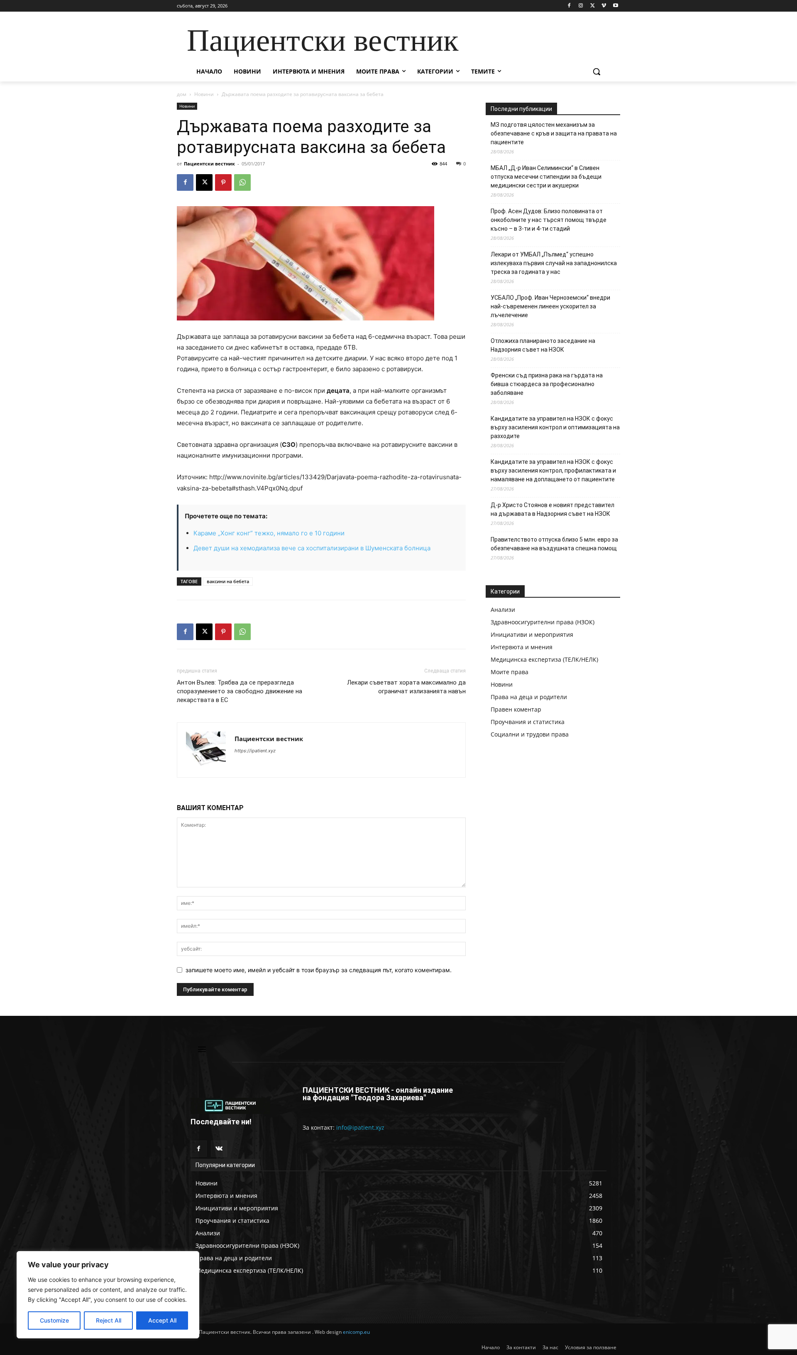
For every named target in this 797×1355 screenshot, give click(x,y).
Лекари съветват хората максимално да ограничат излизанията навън (406, 687)
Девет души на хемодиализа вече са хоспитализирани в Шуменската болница (311, 548)
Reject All (108, 1320)
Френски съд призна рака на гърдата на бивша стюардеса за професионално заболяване (547, 384)
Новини (204, 94)
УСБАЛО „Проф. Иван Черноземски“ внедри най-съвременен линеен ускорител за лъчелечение (550, 306)
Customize (54, 1320)
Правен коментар (516, 709)
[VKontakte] (219, 1149)
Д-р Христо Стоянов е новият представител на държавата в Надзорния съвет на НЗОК (552, 509)
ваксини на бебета (228, 581)
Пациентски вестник (209, 163)
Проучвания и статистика (528, 722)
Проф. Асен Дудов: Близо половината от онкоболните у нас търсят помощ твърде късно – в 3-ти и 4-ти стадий (548, 220)
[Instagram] (581, 6)
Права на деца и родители (529, 697)
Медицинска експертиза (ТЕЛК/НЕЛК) (544, 659)
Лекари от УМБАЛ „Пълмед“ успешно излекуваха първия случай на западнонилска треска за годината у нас (554, 263)
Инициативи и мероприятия (532, 634)
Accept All (162, 1320)
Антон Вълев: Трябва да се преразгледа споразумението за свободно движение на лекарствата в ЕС (239, 691)
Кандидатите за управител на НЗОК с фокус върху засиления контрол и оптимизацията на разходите (555, 427)
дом (181, 94)
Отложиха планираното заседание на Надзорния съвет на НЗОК (543, 345)
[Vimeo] (604, 6)
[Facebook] (569, 6)
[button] (596, 71)
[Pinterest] (223, 182)
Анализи (503, 609)
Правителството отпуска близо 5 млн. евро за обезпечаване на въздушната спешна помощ (554, 544)
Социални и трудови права (530, 734)
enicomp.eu (356, 1331)
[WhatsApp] (242, 182)
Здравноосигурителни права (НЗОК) (542, 622)
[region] (108, 1294)
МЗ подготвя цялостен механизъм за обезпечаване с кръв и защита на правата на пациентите (554, 133)
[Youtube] (615, 6)
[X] (592, 6)
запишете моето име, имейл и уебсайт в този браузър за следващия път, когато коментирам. (319, 969)
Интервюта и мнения (522, 647)
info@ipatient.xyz (360, 1127)
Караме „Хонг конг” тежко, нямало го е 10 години (269, 533)
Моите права (509, 672)
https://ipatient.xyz (255, 751)
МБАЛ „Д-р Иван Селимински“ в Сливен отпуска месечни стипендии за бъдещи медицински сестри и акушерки (546, 177)
